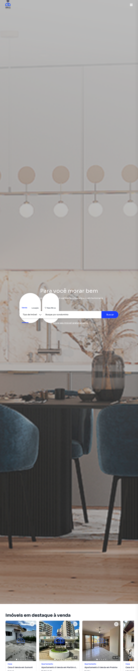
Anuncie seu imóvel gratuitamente (69, 323)
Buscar (110, 314)
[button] (131, 4)
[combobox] (72, 314)
